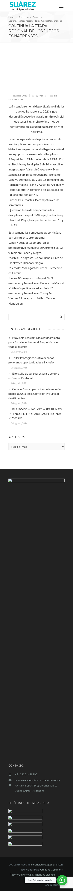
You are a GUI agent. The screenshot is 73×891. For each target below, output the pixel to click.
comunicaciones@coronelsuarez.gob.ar (37, 779)
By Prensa (41, 95)
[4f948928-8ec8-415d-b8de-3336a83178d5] (36, 71)
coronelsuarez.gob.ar (43, 864)
